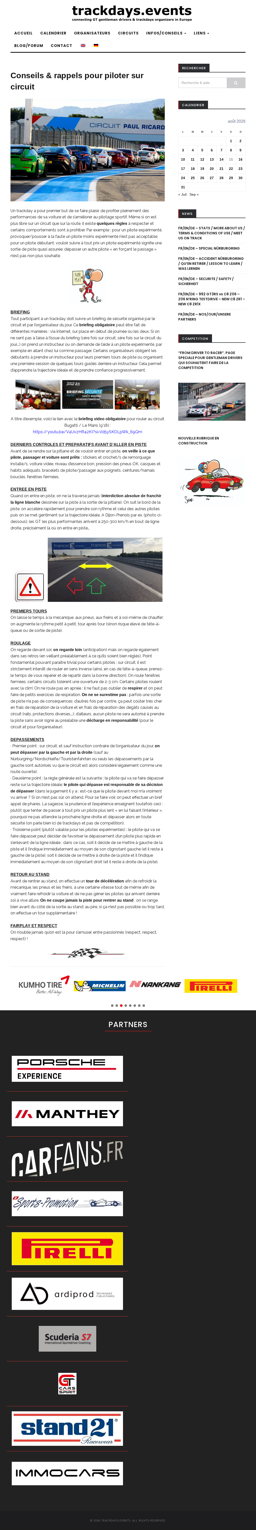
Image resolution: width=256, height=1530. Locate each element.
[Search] (236, 82)
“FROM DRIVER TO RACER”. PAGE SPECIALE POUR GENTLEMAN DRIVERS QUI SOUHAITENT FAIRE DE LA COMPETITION (210, 360)
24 (183, 178)
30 (240, 178)
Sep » (194, 194)
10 (183, 159)
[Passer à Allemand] (95, 45)
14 (222, 159)
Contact (61, 45)
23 (240, 169)
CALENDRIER (53, 33)
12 (202, 159)
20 (212, 169)
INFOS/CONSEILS (165, 33)
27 (212, 178)
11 (192, 159)
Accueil (23, 33)
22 (231, 169)
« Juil (182, 194)
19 (202, 169)
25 (193, 178)
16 (240, 159)
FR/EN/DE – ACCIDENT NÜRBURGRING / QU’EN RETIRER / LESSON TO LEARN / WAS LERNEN (211, 263)
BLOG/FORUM (28, 45)
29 (231, 178)
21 (222, 169)
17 (183, 169)
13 (212, 159)
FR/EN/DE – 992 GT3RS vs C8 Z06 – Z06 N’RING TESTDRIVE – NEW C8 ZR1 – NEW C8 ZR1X (211, 299)
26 (202, 178)
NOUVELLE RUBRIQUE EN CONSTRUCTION (198, 441)
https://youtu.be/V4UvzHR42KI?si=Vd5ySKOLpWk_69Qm (87, 431)
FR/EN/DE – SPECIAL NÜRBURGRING (209, 248)
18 (193, 169)
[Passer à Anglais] (82, 45)
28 (222, 178)
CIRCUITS (128, 33)
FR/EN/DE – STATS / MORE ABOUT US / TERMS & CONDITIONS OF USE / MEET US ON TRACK (211, 233)
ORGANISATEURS (92, 33)
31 (183, 187)
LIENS (200, 33)
